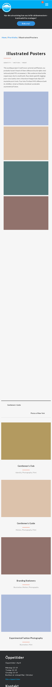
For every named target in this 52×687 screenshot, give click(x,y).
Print (24, 63)
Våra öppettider (12, 679)
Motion (16, 63)
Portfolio (12, 37)
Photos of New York (38, 413)
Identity (7, 63)
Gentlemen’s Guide (14, 405)
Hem (4, 37)
